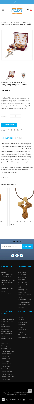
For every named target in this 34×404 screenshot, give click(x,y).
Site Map (21, 307)
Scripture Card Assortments (5, 328)
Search (20, 332)
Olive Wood (22, 280)
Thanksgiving (5, 346)
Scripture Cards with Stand (7, 323)
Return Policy (22, 330)
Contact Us (21, 317)
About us (21, 319)
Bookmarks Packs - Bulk (24, 286)
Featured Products (24, 304)
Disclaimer (21, 324)
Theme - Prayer (6, 369)
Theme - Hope (5, 356)
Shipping (21, 327)
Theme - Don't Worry (7, 351)
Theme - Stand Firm (7, 376)
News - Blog (22, 274)
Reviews (18, 138)
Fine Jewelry (22, 292)
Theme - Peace (6, 364)
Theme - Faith (5, 359)
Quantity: (4, 116)
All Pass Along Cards (7, 319)
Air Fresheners (22, 277)
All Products (22, 272)
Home (3, 22)
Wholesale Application (25, 337)
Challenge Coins (23, 290)
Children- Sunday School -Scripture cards (6, 334)
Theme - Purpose (6, 371)
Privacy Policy (22, 322)
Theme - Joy (5, 361)
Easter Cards (5, 343)
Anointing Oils (22, 282)
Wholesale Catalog (24, 335)
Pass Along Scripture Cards (24, 296)
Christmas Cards (6, 348)
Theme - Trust (5, 379)
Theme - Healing (6, 353)
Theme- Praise (5, 366)
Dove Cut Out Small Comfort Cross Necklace (17, 222)
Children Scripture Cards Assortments (7, 340)
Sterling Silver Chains (24, 299)
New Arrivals (14, 22)
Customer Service (6, 294)
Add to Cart (9, 125)
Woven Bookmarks (24, 302)
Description (7, 138)
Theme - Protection (7, 374)
